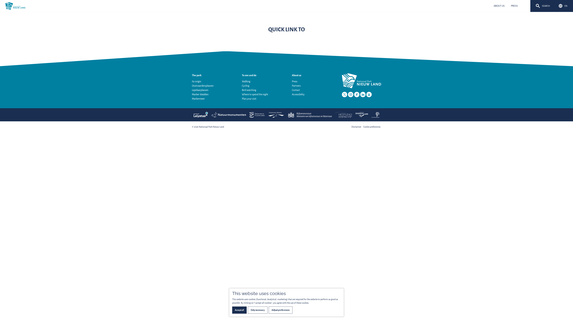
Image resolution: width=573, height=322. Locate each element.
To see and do (249, 75)
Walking (246, 81)
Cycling (245, 86)
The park (196, 75)
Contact (296, 90)
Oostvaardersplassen (203, 86)
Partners (296, 86)
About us (296, 75)
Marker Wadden (200, 94)
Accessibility (298, 94)
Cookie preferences (372, 127)
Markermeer (198, 98)
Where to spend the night (255, 94)
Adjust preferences (281, 310)
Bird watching (249, 90)
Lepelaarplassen (200, 90)
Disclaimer (356, 127)
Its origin (196, 81)
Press (294, 81)
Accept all (239, 310)
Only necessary (258, 310)
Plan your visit (249, 98)
